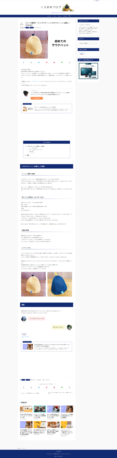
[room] (98, 0)
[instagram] (96, 0)
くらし (27, 27)
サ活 (43, 379)
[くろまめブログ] (58, 7)
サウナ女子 (39, 379)
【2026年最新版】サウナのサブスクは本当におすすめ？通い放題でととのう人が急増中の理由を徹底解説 (52, 345)
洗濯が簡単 (31, 151)
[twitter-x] (95, 0)
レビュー (47, 379)
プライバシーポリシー (65, 453)
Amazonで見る (37, 98)
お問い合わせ (56, 453)
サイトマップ (50, 453)
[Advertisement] (46, 126)
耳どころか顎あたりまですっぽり (35, 149)
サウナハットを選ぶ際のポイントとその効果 (45, 107)
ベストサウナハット (36, 81)
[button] (23, 62)
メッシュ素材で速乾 (33, 148)
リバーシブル (31, 153)
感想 (28, 155)
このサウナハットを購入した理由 (35, 146)
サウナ (34, 379)
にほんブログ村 (25, 336)
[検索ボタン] (69, 16)
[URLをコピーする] (69, 62)
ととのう (31, 27)
